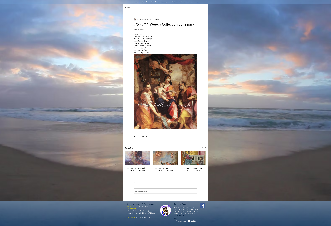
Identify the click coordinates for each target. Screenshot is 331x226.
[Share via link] (147, 136)
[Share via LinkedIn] (143, 136)
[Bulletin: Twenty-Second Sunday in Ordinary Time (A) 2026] (137, 158)
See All (204, 148)
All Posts (127, 7)
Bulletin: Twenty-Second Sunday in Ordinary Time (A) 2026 (137, 169)
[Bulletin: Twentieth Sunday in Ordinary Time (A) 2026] (193, 158)
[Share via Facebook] (134, 136)
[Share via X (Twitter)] (138, 136)
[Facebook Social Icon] (202, 205)
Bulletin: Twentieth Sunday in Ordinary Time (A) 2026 (192, 169)
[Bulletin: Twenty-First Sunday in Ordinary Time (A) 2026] (165, 158)
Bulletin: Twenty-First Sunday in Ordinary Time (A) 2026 (165, 169)
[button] (144, 2)
